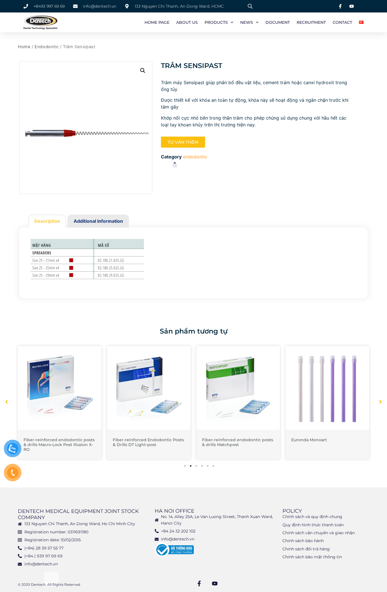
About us (187, 22)
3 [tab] (196, 466)
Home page (156, 22)
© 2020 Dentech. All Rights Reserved (49, 584)
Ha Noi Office (174, 511)
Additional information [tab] (98, 221)
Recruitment (311, 22)
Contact (342, 22)
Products (216, 22)
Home (24, 46)
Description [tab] (47, 221)
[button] (143, 70)
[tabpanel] (59, 402)
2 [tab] (191, 466)
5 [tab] (207, 466)
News (246, 22)
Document (277, 22)
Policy (292, 511)
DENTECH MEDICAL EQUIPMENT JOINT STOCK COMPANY (78, 514)
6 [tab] (213, 466)
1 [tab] (185, 466)
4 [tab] (202, 466)
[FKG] (175, 165)
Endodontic (47, 46)
